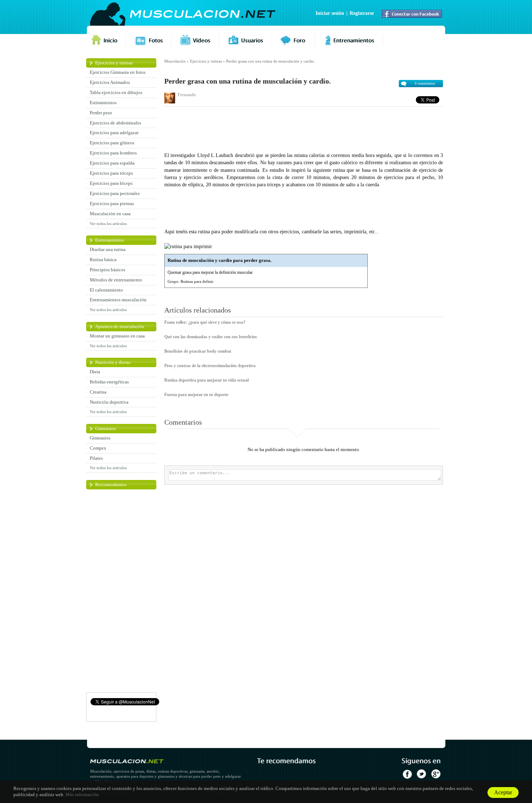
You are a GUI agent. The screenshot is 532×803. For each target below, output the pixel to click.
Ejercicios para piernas (112, 203)
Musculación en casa (110, 213)
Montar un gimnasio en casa (117, 336)
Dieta (95, 371)
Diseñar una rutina (108, 249)
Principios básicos (107, 269)
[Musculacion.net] (202, 14)
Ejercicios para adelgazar (114, 132)
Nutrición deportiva (109, 402)
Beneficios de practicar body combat (197, 351)
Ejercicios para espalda (112, 163)
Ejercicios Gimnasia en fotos (117, 72)
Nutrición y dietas (112, 362)
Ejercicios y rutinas (114, 62)
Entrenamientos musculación (118, 299)
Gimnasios (105, 428)
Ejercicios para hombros (113, 153)
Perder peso (101, 112)
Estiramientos (103, 102)
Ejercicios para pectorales (115, 193)
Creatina (98, 392)
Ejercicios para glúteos (112, 142)
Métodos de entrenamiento (116, 279)
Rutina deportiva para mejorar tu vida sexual (206, 380)
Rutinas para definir (197, 281)
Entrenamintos (109, 240)
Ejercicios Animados (110, 82)
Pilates (96, 458)
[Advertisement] (303, 128)
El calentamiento (106, 290)
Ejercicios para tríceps (111, 173)
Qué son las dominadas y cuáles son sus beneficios (210, 336)
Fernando (187, 94)
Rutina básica (103, 259)
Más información (82, 794)
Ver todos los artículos (108, 223)
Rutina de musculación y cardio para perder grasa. (219, 260)
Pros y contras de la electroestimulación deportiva (210, 365)
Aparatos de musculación (119, 326)
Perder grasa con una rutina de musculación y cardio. (270, 61)
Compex (98, 448)
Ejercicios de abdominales (115, 123)
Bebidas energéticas (109, 381)
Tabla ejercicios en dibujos (116, 92)
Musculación (175, 61)
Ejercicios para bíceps (111, 183)
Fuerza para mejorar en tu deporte (196, 394)
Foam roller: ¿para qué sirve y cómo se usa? (204, 322)
